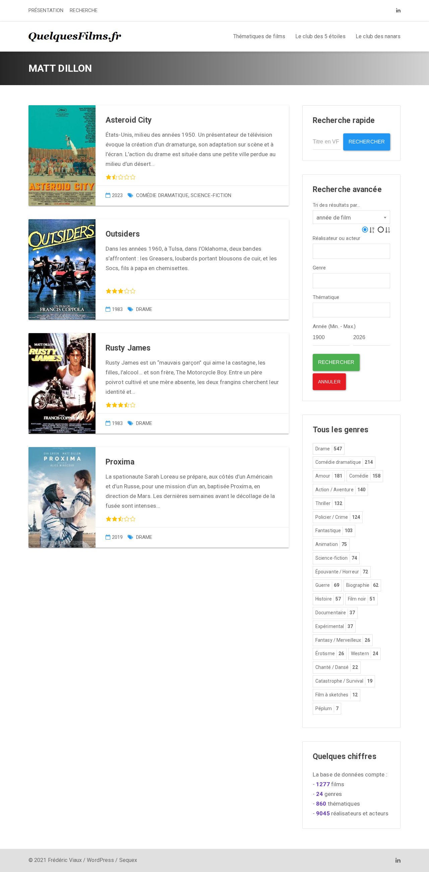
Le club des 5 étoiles (320, 36)
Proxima (120, 461)
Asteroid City (129, 120)
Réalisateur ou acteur (336, 238)
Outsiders (123, 234)
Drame (144, 309)
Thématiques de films (259, 36)
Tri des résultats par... (336, 205)
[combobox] (351, 217)
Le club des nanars (378, 36)
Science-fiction (211, 195)
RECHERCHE (84, 10)
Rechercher (367, 141)
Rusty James (128, 348)
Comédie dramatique (162, 195)
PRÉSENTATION (45, 10)
